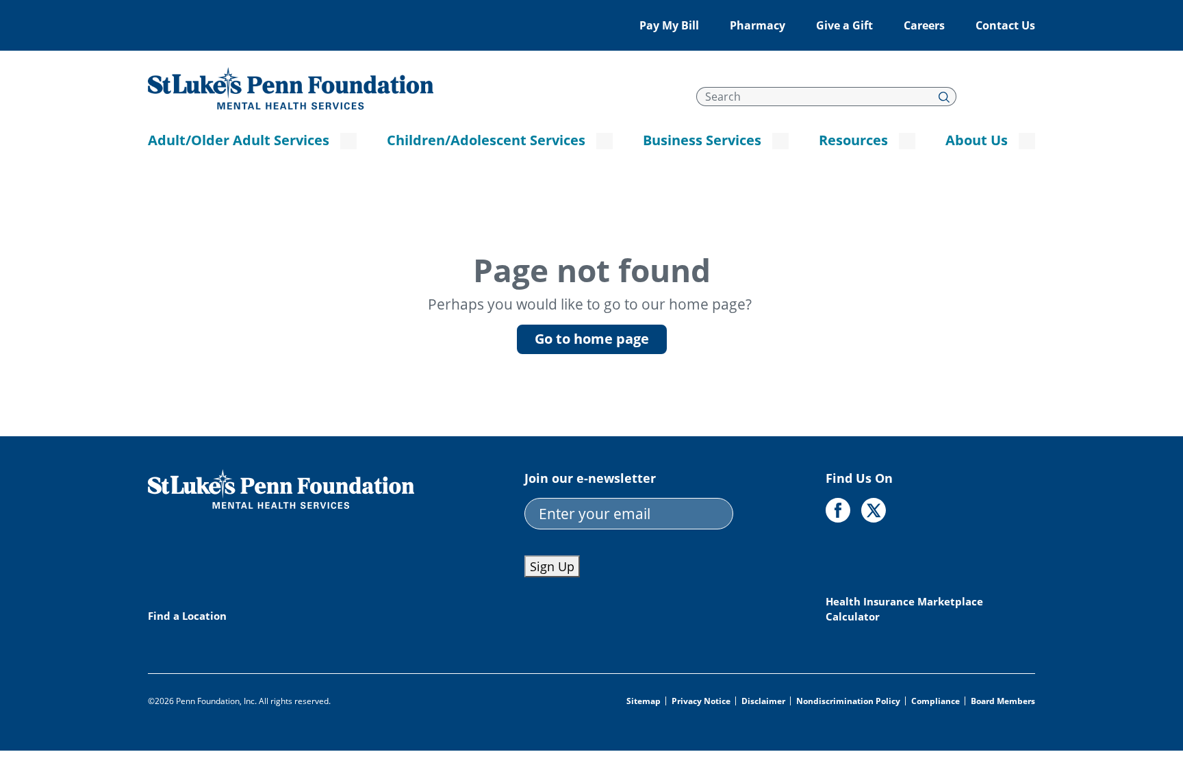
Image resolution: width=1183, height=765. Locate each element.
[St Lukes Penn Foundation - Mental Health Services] (290, 87)
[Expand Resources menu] (907, 141)
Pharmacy (757, 25)
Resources (853, 140)
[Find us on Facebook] (838, 510)
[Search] (944, 96)
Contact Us (1005, 25)
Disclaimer (763, 701)
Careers (924, 25)
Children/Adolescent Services (486, 140)
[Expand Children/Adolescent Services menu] (604, 141)
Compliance (935, 701)
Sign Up (552, 566)
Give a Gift (844, 25)
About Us (976, 140)
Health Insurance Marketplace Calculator (904, 608)
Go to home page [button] (592, 338)
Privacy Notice (701, 701)
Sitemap (643, 701)
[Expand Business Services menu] (780, 141)
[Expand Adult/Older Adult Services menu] (348, 141)
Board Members (1003, 701)
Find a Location (187, 616)
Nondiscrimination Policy (848, 701)
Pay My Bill (669, 25)
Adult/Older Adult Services (238, 140)
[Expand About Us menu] (1027, 141)
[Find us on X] (873, 510)
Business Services (702, 140)
